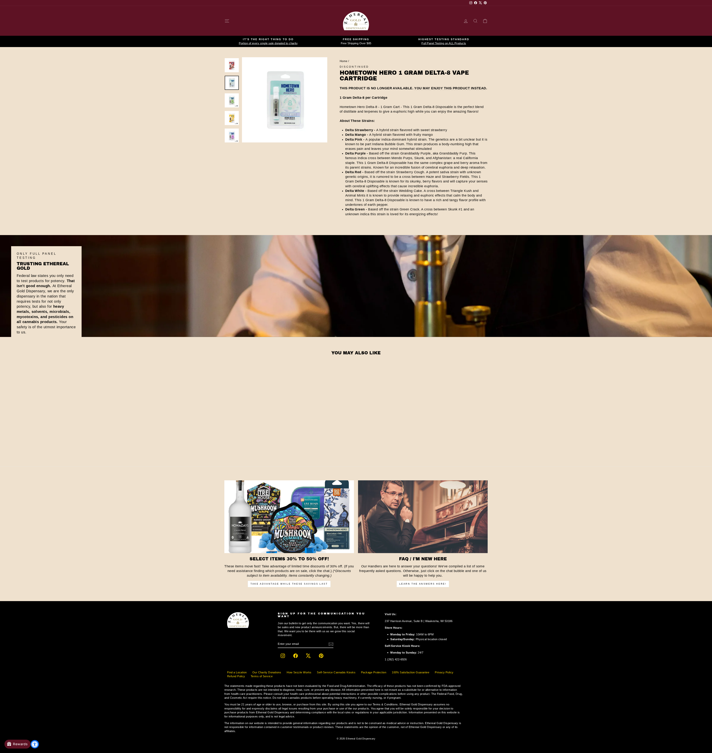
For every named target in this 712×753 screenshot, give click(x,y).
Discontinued (354, 66)
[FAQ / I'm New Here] (423, 516)
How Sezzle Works (299, 672)
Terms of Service (262, 676)
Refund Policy (236, 676)
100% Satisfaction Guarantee (410, 672)
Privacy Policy (444, 672)
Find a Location (237, 672)
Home (343, 61)
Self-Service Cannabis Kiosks (336, 672)
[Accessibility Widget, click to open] (35, 744)
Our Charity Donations (266, 672)
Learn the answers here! (422, 584)
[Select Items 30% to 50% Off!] (289, 516)
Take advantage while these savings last (289, 584)
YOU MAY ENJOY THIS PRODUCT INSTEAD (450, 88)
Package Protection (373, 672)
